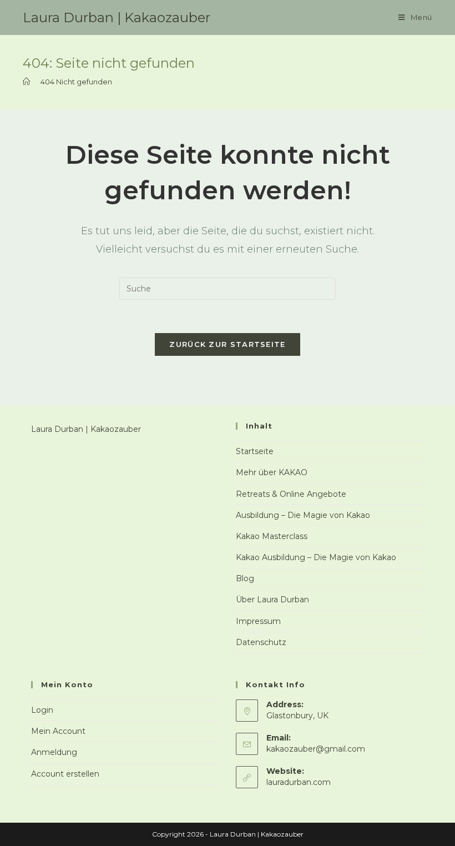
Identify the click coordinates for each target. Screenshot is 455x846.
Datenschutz (261, 642)
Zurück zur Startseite (227, 344)
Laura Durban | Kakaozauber (116, 17)
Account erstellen (65, 774)
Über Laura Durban (272, 600)
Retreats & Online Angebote (291, 494)
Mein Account (58, 731)
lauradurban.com (298, 782)
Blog (245, 578)
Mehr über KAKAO (271, 472)
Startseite (255, 451)
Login (42, 710)
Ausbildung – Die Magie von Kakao (303, 515)
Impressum (258, 621)
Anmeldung (54, 752)
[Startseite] (26, 81)
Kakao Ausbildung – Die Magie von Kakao (316, 557)
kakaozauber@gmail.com (315, 749)
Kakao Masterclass (271, 536)
